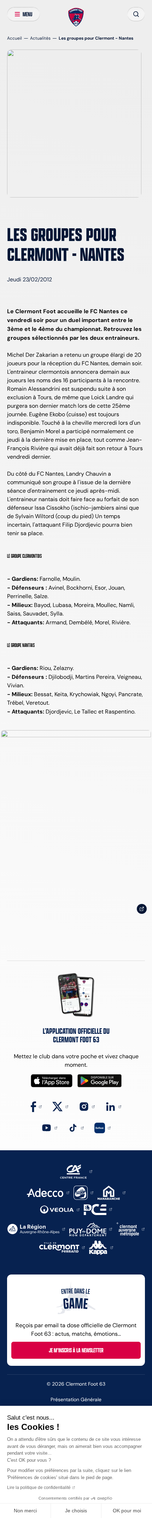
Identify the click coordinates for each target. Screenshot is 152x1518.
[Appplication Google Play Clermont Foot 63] (99, 1080)
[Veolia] (60, 1209)
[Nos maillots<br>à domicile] (76, 824)
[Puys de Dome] (90, 1228)
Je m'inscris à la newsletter (76, 1350)
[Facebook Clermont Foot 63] (36, 1106)
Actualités (40, 38)
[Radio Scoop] (83, 1192)
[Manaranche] (111, 1192)
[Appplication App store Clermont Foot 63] (51, 1080)
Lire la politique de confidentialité (39, 1487)
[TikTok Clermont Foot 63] (76, 1127)
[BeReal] (102, 1127)
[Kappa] (101, 1247)
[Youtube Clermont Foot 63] (49, 1127)
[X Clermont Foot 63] (60, 1106)
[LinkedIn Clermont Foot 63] (113, 1106)
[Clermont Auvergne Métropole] (130, 1228)
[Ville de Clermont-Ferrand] (62, 1247)
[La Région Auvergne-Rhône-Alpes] (36, 1228)
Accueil (14, 38)
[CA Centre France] (76, 1171)
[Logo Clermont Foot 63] (76, 17)
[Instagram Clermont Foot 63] (87, 1106)
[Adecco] (48, 1192)
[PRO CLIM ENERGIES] (98, 1208)
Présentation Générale (76, 1399)
